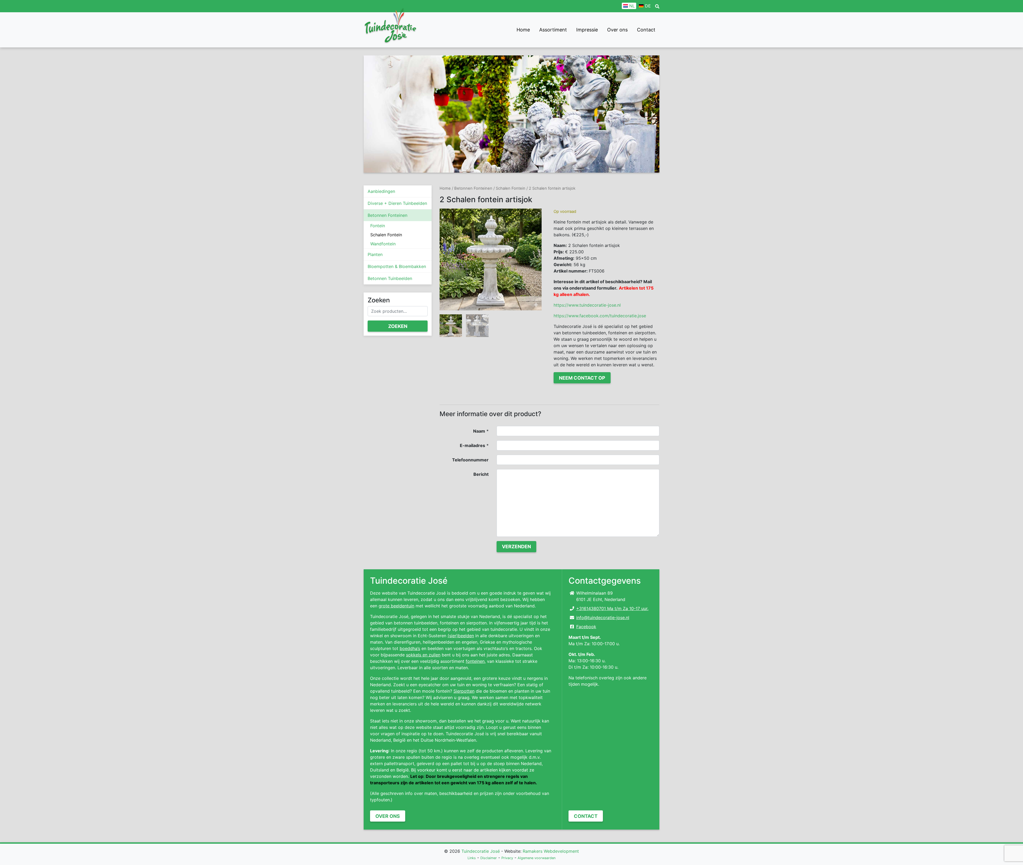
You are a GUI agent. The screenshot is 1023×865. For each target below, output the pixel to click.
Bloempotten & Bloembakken (397, 266)
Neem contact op (582, 378)
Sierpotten (463, 691)
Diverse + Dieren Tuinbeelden (397, 203)
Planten (375, 254)
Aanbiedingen (381, 191)
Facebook (586, 626)
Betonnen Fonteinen (387, 215)
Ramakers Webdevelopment (551, 851)
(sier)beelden (461, 635)
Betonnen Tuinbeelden (390, 278)
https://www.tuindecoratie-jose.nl (587, 305)
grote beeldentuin (396, 605)
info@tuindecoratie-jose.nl (602, 617)
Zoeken (397, 326)
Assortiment (553, 30)
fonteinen (475, 661)
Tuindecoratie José (480, 851)
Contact (646, 30)
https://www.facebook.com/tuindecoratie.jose (600, 315)
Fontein (377, 225)
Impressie (587, 30)
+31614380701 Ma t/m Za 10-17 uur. (612, 608)
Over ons (617, 30)
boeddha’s (410, 648)
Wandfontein (383, 243)
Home (523, 30)
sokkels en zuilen (423, 654)
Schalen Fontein (386, 234)
